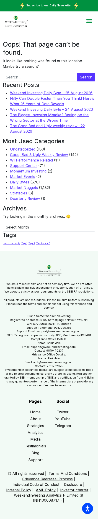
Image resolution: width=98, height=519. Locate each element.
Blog (35, 453)
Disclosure (73, 484)
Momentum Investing (28, 171)
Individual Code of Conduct (36, 484)
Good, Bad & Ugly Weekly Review (39, 154)
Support (35, 459)
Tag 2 (31, 243)
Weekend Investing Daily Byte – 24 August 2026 (51, 109)
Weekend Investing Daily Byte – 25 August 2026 (51, 93)
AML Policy (46, 490)
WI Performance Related (31, 160)
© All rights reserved (26, 473)
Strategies (18, 193)
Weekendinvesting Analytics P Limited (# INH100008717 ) (48, 498)
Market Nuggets (24, 187)
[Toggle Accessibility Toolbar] (87, 508)
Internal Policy (18, 490)
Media (35, 439)
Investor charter (74, 490)
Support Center (23, 165)
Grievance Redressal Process (47, 479)
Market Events (22, 176)
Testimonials (35, 446)
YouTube (62, 419)
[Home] (15, 21)
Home (35, 412)
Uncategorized (22, 149)
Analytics (35, 432)
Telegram (63, 425)
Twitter (63, 412)
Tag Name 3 (43, 243)
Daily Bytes (19, 182)
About (35, 419)
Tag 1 (24, 243)
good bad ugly (11, 243)
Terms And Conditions (68, 473)
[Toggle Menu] (89, 21)
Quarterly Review (25, 198)
